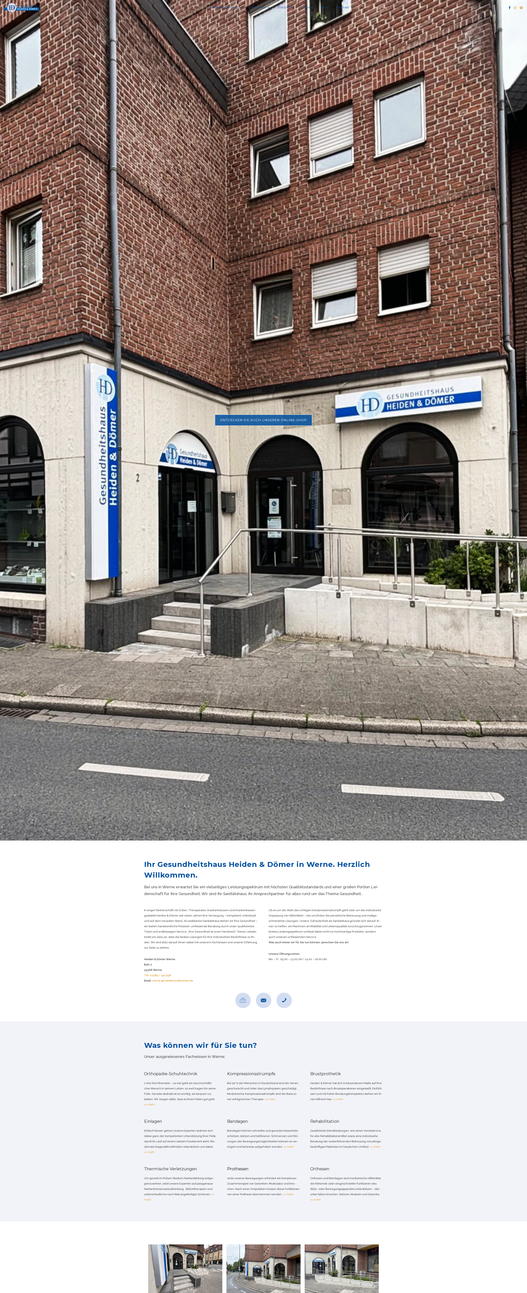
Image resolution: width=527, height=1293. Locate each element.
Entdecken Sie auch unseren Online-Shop (263, 420)
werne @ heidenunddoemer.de (172, 980)
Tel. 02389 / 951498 (157, 975)
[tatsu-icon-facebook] (510, 7)
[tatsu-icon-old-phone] (521, 7)
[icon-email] (264, 1000)
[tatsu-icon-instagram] (515, 7)
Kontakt (343, 7)
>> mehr (149, 1104)
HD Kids (307, 7)
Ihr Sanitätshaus (224, 7)
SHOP (325, 7)
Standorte (285, 7)
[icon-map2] (244, 1000)
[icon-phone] (284, 1000)
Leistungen (257, 7)
